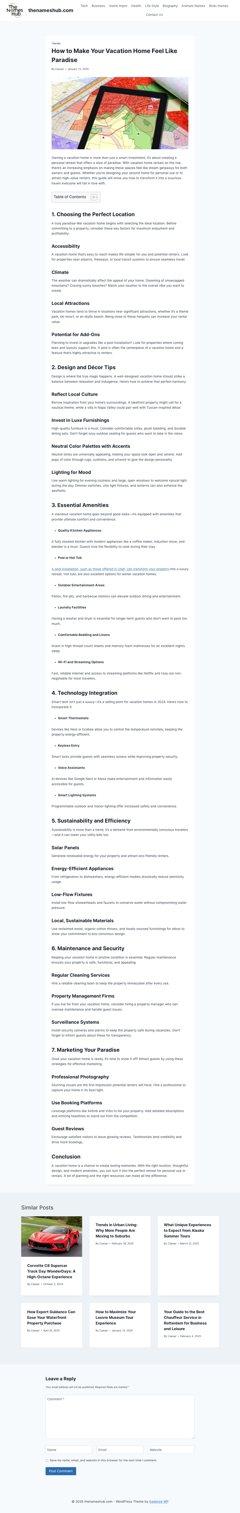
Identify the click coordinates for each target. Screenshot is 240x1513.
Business (98, 6)
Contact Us (154, 15)
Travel (56, 43)
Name (51, 1450)
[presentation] (51, 1236)
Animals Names (193, 6)
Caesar (59, 68)
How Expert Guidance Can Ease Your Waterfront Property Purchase (51, 1317)
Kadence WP (159, 1501)
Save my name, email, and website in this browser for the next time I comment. (103, 1460)
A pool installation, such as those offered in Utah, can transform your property (110, 569)
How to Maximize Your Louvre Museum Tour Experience (116, 1317)
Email (102, 1450)
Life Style (152, 6)
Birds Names (218, 6)
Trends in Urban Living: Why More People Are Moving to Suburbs (116, 1230)
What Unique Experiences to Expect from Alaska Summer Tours (187, 1230)
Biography (170, 6)
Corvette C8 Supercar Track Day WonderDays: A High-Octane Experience (51, 1271)
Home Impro (118, 6)
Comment (55, 1399)
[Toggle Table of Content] (92, 197)
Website (156, 1450)
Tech (84, 6)
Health (136, 6)
